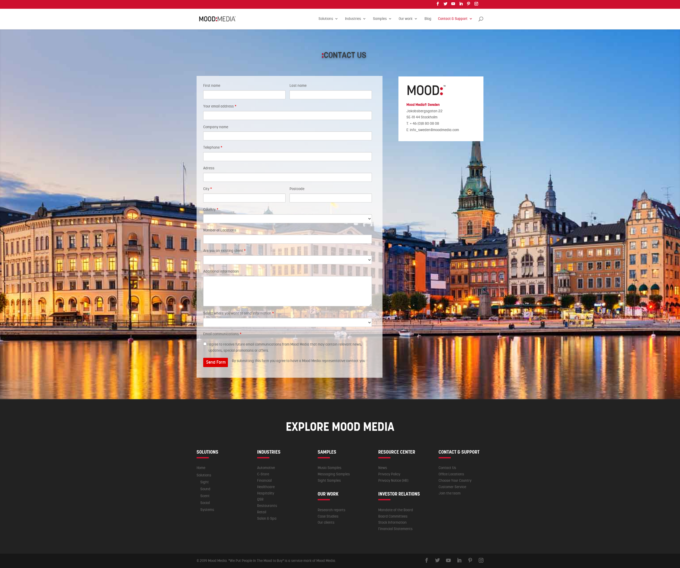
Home (201, 467)
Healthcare (266, 486)
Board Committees (392, 516)
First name (211, 85)
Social (205, 502)
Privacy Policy (389, 474)
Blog (427, 19)
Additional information (221, 271)
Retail (261, 512)
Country (210, 209)
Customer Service (452, 486)
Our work (406, 19)
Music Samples (329, 467)
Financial (264, 480)
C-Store (263, 474)
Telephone (212, 147)
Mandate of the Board (395, 509)
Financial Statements (395, 528)
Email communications (222, 334)
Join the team (450, 493)
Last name (298, 85)
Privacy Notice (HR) (393, 480)
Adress (208, 168)
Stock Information (392, 522)
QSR (260, 499)
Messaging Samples (334, 474)
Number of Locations (219, 230)
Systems (207, 509)
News (382, 467)
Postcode (297, 188)
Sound (205, 489)
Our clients (326, 522)
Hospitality (265, 493)
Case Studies (328, 516)
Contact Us (447, 467)
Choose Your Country (455, 480)
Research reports (331, 509)
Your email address (219, 106)
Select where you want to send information (238, 313)
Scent (205, 495)
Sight (204, 482)
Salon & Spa (267, 518)
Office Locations (451, 474)
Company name (215, 126)
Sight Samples (329, 480)
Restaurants (267, 505)
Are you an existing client (224, 250)
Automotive (266, 467)
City (207, 188)
